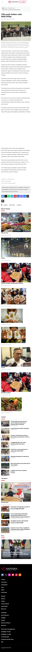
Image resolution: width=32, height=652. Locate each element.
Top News (4, 478)
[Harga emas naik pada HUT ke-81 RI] (12, 315)
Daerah (3, 596)
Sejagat (3, 617)
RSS (2, 642)
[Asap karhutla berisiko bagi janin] (5, 430)
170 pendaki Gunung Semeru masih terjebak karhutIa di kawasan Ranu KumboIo (19, 423)
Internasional (5, 615)
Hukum (3, 598)
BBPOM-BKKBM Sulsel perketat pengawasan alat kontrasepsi (16, 501)
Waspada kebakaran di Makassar (20, 456)
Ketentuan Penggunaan (8, 629)
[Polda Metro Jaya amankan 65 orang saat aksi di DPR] (5, 451)
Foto (2, 536)
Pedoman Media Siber (7, 639)
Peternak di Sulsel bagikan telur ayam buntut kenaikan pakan (14, 391)
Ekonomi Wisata (5, 623)
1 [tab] (11, 560)
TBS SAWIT (12, 205)
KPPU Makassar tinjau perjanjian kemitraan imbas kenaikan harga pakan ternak (14, 282)
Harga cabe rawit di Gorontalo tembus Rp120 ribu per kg (14, 232)
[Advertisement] (16, 130)
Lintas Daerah (5, 603)
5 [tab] (20, 560)
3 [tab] (16, 560)
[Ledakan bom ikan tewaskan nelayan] (5, 472)
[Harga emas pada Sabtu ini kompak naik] (13, 335)
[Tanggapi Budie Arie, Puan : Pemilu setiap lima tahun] (5, 444)
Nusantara (4, 592)
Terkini (3, 417)
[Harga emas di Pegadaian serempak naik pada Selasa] (16, 247)
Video (2, 590)
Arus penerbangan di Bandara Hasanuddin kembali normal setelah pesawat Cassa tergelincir (20, 515)
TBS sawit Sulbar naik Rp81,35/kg (11, 9)
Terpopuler (4, 584)
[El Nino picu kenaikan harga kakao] (11, 404)
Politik (3, 601)
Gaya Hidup (4, 606)
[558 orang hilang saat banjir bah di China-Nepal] (5, 465)
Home (5, 8)
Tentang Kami (5, 636)
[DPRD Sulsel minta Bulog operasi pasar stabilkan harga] (16, 357)
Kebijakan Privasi (6, 631)
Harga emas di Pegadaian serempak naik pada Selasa (15, 257)
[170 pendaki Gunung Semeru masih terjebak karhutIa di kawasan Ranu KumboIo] (5, 423)
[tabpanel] (16, 549)
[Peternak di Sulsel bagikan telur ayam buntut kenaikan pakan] (16, 382)
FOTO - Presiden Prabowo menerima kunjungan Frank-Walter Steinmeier (16, 554)
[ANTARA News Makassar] (17, 1)
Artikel (3, 620)
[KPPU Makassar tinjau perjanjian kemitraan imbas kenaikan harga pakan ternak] (16, 272)
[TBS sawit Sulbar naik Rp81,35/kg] (16, 491)
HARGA (5, 205)
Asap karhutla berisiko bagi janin (20, 428)
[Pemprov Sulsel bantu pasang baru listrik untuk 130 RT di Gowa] (5, 437)
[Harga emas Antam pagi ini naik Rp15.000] (13, 296)
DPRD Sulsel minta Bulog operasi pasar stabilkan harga (15, 366)
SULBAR (19, 205)
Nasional (3, 625)
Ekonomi (11, 8)
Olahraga (3, 612)
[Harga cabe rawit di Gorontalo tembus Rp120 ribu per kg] (16, 222)
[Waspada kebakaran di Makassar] (5, 458)
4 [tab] (18, 560)
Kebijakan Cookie (6, 634)
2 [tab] (14, 560)
